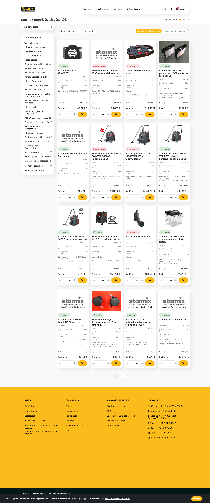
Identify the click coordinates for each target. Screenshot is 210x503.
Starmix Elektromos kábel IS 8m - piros (73, 154)
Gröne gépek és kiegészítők (38, 161)
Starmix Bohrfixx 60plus (138, 236)
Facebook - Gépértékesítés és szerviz (41, 426)
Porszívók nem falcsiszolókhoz (32, 147)
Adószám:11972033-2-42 (163, 411)
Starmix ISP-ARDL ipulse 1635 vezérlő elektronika (105, 72)
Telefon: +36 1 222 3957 (163, 423)
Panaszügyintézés (116, 421)
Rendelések (71, 416)
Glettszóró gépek (33, 55)
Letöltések (118, 9)
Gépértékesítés (102, 9)
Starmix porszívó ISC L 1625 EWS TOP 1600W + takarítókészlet (106, 156)
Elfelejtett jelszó (74, 425)
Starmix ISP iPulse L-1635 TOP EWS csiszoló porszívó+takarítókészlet (172, 156)
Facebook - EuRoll (36, 421)
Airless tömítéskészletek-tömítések (36, 101)
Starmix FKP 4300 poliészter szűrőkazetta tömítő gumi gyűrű (137, 322)
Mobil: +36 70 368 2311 (162, 428)
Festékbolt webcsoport (34, 170)
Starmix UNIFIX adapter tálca (137, 72)
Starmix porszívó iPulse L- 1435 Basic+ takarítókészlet (73, 237)
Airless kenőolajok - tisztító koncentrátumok (37, 95)
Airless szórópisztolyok (36, 72)
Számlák (70, 421)
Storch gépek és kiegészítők (38, 156)
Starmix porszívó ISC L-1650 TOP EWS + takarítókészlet (137, 156)
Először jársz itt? (134, 9)
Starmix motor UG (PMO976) (67, 72)
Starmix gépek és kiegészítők (33, 127)
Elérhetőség (31, 411)
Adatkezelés (113, 425)
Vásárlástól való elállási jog (121, 416)
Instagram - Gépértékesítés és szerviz (42, 432)
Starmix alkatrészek (35, 133)
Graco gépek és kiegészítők (38, 64)
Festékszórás (31, 60)
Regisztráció (72, 411)
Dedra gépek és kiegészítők (38, 137)
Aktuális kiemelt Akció (35, 47)
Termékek (87, 9)
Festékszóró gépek (34, 51)
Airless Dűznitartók (34, 81)
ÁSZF (109, 411)
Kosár (68, 430)
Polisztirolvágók (32, 152)
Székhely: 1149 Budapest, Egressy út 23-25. (162, 417)
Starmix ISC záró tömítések (173, 319)
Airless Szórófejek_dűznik (37, 77)
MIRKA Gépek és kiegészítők (38, 118)
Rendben (196, 499)
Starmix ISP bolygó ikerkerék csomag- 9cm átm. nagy (104, 322)
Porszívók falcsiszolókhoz (37, 141)
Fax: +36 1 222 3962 (161, 433)
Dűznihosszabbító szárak (36, 85)
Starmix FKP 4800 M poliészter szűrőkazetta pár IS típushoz (173, 73)
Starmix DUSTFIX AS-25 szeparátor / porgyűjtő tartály (171, 239)
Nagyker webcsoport (33, 166)
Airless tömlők (31, 107)
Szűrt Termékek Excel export (149, 31)
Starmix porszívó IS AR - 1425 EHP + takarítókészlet (106, 237)
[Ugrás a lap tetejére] (202, 488)
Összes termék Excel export (175, 31)
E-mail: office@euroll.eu (162, 438)
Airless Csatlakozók (34, 68)
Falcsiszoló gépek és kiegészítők (34, 112)
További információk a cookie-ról (117, 499)
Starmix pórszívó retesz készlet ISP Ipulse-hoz (70, 320)
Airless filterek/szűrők (35, 89)
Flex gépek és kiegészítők (37, 122)
